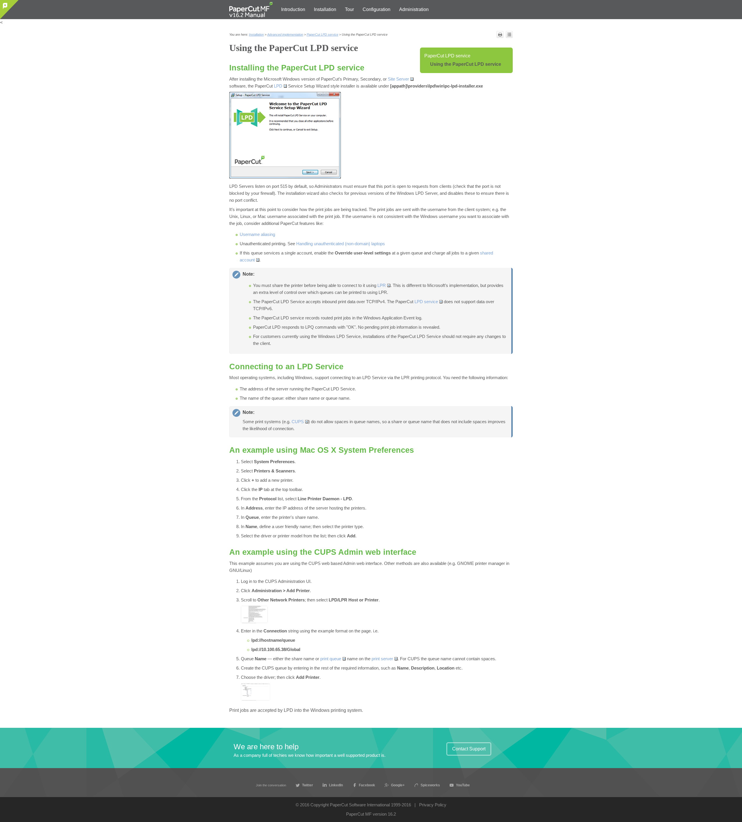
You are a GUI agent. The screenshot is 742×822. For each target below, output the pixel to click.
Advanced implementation (285, 34)
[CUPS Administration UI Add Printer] (255, 692)
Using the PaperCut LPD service (465, 64)
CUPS (298, 421)
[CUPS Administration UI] (254, 614)
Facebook (367, 785)
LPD (278, 86)
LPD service (426, 301)
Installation (325, 9)
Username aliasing (257, 234)
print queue (330, 658)
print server (382, 658)
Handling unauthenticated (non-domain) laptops (340, 243)
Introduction (293, 9)
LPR (381, 285)
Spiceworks (430, 785)
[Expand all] (509, 34)
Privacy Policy (432, 805)
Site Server (398, 79)
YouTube (463, 785)
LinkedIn (336, 785)
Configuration (376, 9)
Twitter (307, 785)
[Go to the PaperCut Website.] (9, 9)
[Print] (500, 34)
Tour (349, 9)
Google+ (398, 785)
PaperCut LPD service (447, 55)
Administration (414, 9)
